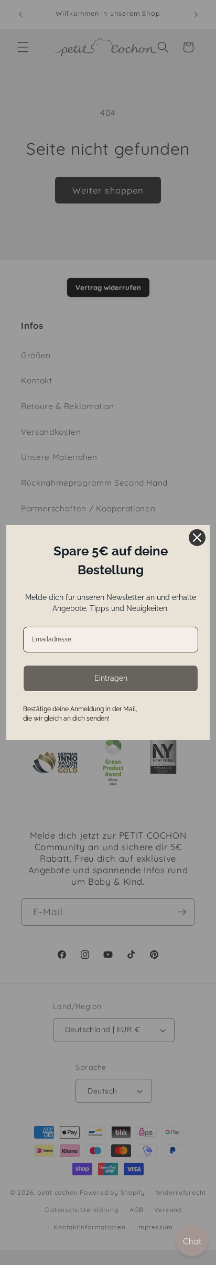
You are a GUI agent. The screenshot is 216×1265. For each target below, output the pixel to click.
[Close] (197, 537)
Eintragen (110, 678)
